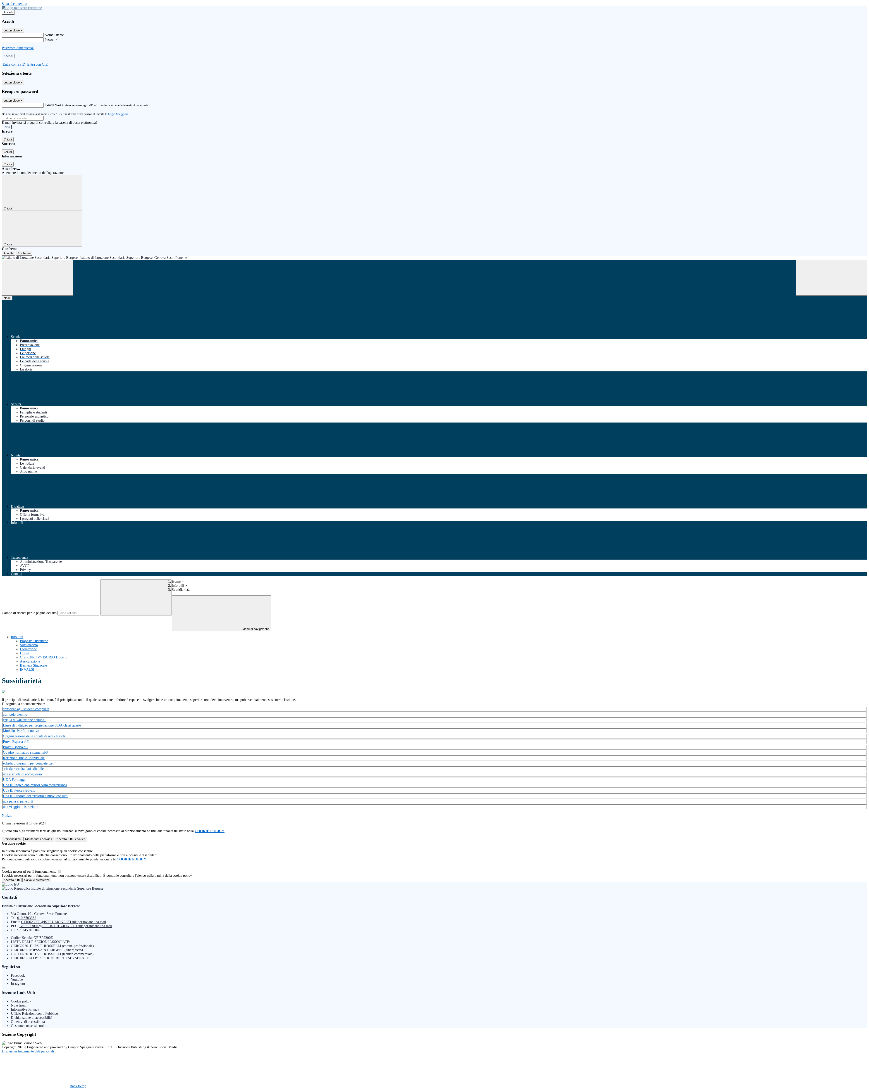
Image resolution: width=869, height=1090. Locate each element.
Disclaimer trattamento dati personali (28, 1051)
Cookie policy (21, 1001)
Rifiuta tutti (38, 839)
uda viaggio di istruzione (20, 807)
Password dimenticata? (18, 48)
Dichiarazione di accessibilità (31, 1017)
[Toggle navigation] (37, 278)
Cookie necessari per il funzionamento (29, 871)
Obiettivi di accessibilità (28, 1022)
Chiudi (8, 139)
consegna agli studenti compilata (26, 709)
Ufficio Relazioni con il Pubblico (34, 1013)
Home (176, 581)
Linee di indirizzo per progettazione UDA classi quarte (42, 725)
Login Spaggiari (118, 114)
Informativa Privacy (25, 1009)
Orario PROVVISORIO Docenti (43, 657)
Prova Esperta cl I (15, 747)
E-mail (49, 105)
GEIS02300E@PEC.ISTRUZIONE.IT (65, 926)
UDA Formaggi (14, 779)
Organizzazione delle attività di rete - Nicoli (34, 736)
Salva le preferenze (37, 880)
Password (51, 40)
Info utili (178, 585)
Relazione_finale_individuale (24, 758)
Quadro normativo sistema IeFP (25, 752)
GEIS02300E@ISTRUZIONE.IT (63, 922)
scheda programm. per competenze (28, 763)
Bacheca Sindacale (33, 665)
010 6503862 (26, 918)
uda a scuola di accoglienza (22, 774)
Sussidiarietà (29, 645)
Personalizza (12, 839)
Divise (24, 653)
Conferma (24, 253)
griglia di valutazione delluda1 (24, 720)
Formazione (28, 649)
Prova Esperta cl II (16, 741)
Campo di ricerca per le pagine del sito (29, 613)
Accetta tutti (71, 839)
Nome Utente (54, 35)
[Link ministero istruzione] (22, 8)
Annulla (8, 253)
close (7, 298)
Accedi (8, 12)
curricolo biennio (15, 714)
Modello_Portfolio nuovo (21, 731)
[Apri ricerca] (831, 278)
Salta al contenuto (14, 4)
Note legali (18, 1005)
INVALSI (27, 669)
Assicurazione (30, 661)
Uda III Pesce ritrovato (19, 790)
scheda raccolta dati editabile (23, 769)
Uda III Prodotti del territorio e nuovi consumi (35, 796)
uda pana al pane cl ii (18, 801)
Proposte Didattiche (34, 641)
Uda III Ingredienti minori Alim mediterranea (35, 785)
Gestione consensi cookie (29, 1026)
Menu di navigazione (255, 629)
